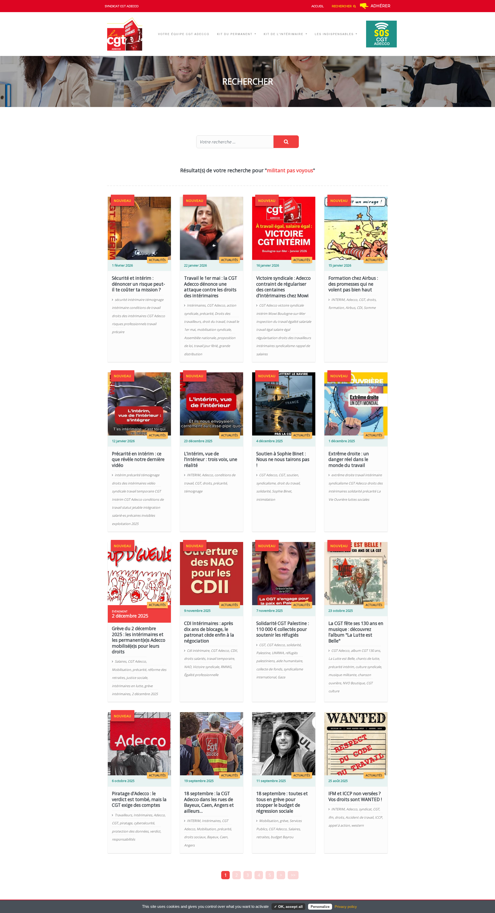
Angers (189, 845)
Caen (223, 837)
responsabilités (123, 839)
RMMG (226, 666)
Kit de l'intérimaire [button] (284, 34)
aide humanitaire (289, 661)
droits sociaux (194, 837)
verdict (155, 831)
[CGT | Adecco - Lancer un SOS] (379, 34)
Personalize (320, 907)
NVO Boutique (354, 683)
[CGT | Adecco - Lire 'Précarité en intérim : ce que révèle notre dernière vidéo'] (139, 403)
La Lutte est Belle (341, 658)
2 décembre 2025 (145, 694)
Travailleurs (123, 815)
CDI (359, 307)
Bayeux (212, 837)
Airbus (350, 307)
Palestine (263, 653)
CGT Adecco (216, 305)
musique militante (342, 674)
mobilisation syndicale (214, 329)
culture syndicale (368, 666)
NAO (187, 666)
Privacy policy (346, 906)
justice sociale (136, 677)
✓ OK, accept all (288, 906)
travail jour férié (206, 345)
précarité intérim (341, 666)
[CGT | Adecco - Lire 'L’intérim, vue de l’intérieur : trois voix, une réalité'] (211, 403)
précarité (206, 313)
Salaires (120, 661)
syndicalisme (266, 483)
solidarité (263, 491)
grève (284, 820)
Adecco (351, 299)
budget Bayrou (282, 837)
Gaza (281, 677)
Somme (370, 307)
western (357, 825)
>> (293, 875)
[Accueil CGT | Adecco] (128, 34)
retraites (262, 837)
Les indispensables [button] (335, 34)
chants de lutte (367, 658)
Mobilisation (121, 669)
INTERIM (338, 299)
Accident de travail (359, 817)
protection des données (130, 831)
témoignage (193, 491)
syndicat (365, 809)
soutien (292, 475)
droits (371, 299)
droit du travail (213, 321)
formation (336, 307)
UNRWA (278, 653)
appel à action (339, 825)
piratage (126, 823)
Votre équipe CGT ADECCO (183, 34)
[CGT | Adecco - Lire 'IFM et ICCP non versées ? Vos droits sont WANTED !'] (355, 743)
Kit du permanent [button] (235, 34)
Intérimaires (196, 305)
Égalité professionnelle (201, 674)
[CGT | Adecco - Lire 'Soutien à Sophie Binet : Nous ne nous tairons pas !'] (283, 403)
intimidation (265, 499)
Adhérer (380, 6)
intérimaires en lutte (127, 686)
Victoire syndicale (206, 666)
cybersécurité (144, 823)
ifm (330, 817)
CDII (233, 650)
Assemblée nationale (200, 337)
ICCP (378, 817)
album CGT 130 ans (365, 650)
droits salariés (194, 658)
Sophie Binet (281, 491)
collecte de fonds (269, 669)
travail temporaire (220, 658)
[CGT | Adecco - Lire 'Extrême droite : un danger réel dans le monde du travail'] (355, 403)
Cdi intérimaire (198, 650)
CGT (362, 299)
